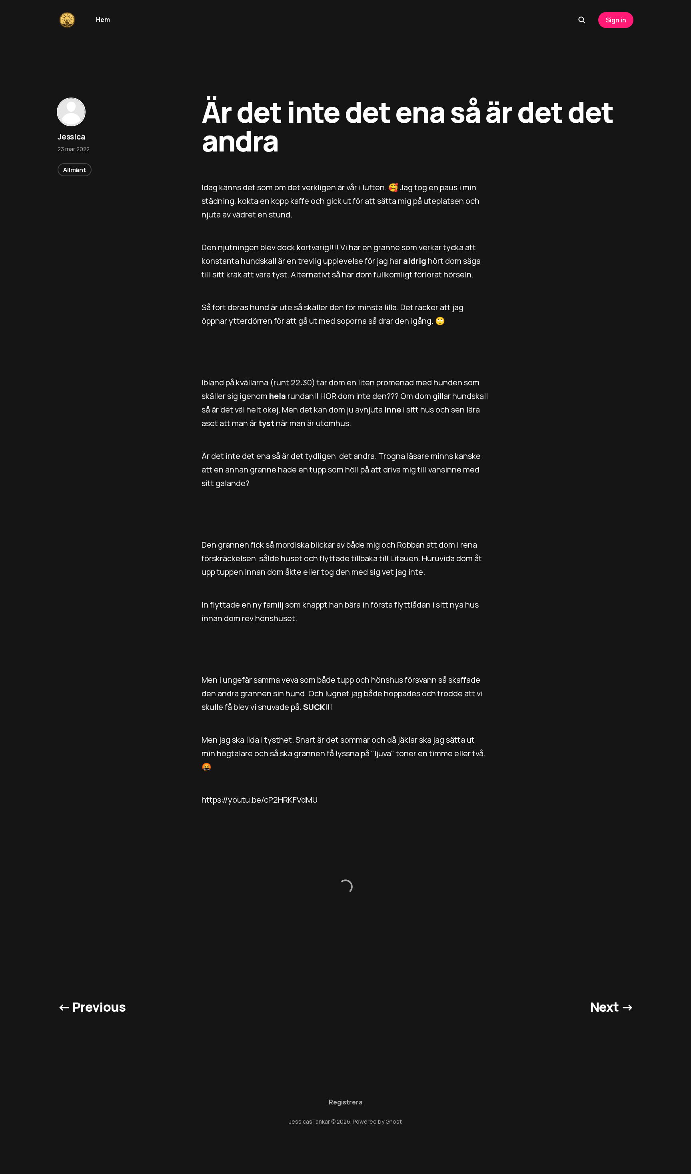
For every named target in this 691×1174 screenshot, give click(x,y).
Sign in (616, 20)
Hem (103, 19)
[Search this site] (582, 20)
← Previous (92, 1007)
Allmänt (74, 169)
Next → (611, 1007)
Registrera (346, 1102)
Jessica (72, 137)
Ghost (393, 1121)
